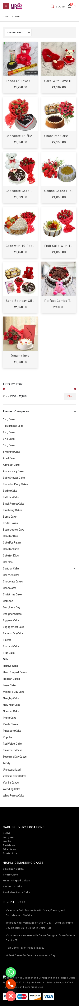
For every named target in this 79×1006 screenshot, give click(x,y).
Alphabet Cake (11, 464)
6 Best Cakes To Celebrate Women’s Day (30, 955)
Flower (7, 639)
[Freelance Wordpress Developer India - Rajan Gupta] (39, 977)
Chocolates (9, 588)
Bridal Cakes (10, 523)
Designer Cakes (12, 613)
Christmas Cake (12, 594)
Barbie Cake (10, 490)
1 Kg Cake (8, 419)
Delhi (6, 833)
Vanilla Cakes (11, 782)
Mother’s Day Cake (13, 691)
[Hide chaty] (11, 996)
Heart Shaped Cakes (15, 672)
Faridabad (9, 845)
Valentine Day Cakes (14, 776)
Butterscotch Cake (13, 529)
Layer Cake (9, 685)
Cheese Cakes (11, 575)
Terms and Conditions (24, 987)
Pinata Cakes (10, 724)
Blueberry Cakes (12, 510)
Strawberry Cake (12, 750)
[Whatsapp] (11, 972)
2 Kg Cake (8, 432)
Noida (7, 841)
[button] (52, 6)
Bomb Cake (9, 516)
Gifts (5, 659)
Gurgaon (9, 837)
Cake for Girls (11, 549)
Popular (7, 737)
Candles (8, 562)
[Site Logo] (16, 6)
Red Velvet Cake (12, 743)
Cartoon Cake (11, 568)
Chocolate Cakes (13, 581)
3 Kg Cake (8, 438)
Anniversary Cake (13, 471)
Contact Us (10, 853)
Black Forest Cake (13, 503)
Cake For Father (12, 542)
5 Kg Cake (8, 445)
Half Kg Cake (10, 665)
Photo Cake (9, 717)
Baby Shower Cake (14, 477)
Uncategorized (12, 769)
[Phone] (11, 984)
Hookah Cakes (11, 678)
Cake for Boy (10, 536)
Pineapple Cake (12, 730)
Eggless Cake (11, 620)
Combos (8, 600)
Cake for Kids (11, 555)
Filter (69, 396)
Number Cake (11, 711)
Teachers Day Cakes (14, 756)
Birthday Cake (11, 497)
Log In (60, 6)
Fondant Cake (11, 646)
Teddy (6, 763)
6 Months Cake (11, 451)
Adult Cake (9, 458)
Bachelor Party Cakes (15, 484)
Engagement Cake (13, 626)
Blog (40, 987)
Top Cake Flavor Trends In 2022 (25, 947)
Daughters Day (11, 607)
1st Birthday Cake (13, 425)
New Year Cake (11, 704)
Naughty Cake (11, 698)
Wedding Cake (11, 789)
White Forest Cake (13, 795)
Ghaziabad (10, 849)
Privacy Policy (55, 982)
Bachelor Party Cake (16, 892)
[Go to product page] (20, 59)
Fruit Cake (9, 652)
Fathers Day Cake (13, 633)
